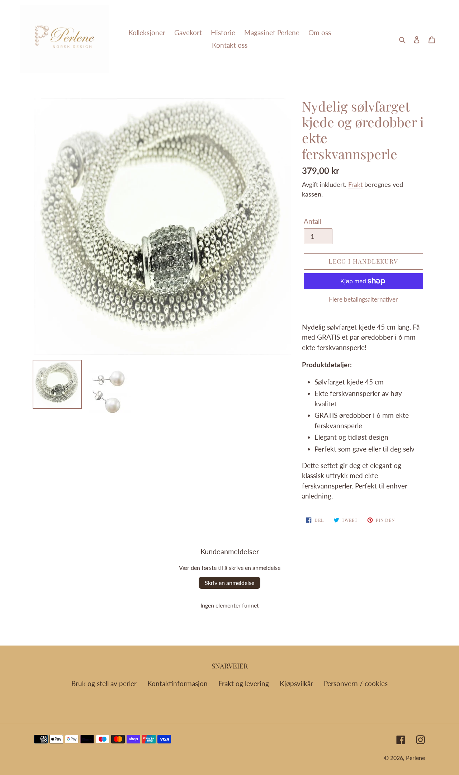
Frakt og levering (243, 683)
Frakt (355, 184)
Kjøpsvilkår (296, 683)
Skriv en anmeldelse (229, 582)
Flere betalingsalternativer (363, 299)
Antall (312, 221)
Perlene (415, 757)
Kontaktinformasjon (177, 683)
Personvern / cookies (356, 683)
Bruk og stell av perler (104, 683)
